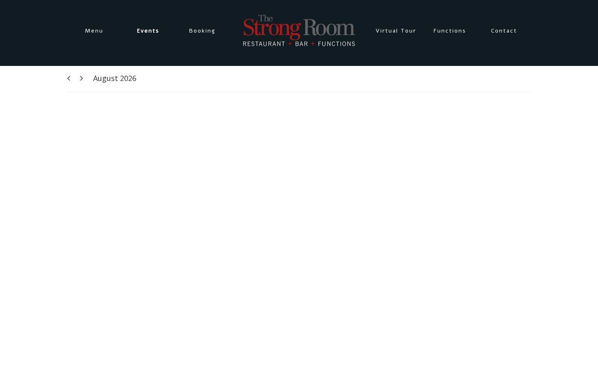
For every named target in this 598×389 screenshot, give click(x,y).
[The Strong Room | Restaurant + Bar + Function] (299, 30)
